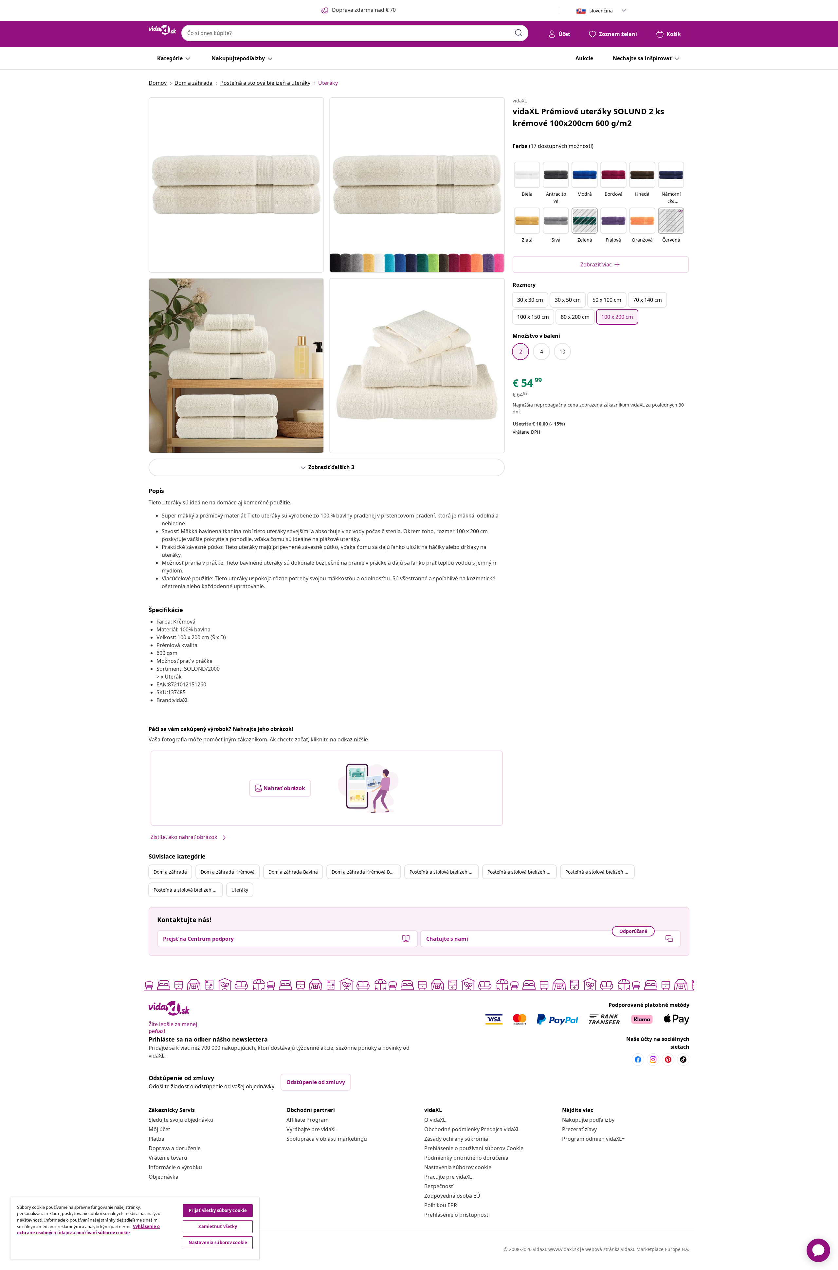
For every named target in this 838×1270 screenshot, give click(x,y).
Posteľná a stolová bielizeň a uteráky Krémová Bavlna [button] (188, 890)
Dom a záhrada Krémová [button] (228, 872)
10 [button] (562, 351)
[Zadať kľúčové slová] (518, 32)
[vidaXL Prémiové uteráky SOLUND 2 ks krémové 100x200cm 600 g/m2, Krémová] (236, 185)
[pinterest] (668, 1059)
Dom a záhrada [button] (170, 872)
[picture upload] (368, 788)
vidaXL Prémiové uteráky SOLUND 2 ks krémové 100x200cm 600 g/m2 (588, 117)
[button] (527, 183)
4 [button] (541, 351)
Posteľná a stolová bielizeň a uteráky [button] (444, 872)
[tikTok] (683, 1059)
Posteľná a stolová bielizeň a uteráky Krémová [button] (521, 872)
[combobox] (354, 33)
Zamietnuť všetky (217, 1226)
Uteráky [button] (239, 890)
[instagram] (653, 1059)
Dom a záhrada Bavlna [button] (293, 872)
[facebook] (638, 1059)
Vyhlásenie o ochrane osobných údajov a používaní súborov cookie (88, 1230)
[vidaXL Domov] (162, 30)
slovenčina (601, 11)
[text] (528, 385)
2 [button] (520, 351)
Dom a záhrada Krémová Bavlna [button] (366, 872)
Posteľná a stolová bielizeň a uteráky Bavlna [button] (599, 872)
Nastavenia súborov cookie (457, 1167)
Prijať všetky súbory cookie (218, 1210)
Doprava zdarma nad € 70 (364, 9)
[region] (134, 1228)
